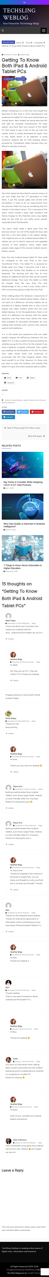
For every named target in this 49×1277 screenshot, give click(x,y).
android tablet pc (17, 400)
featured (32, 400)
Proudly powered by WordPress (21, 1269)
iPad (37, 400)
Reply (34, 623)
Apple (26, 400)
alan (7, 910)
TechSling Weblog (19, 14)
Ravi (7, 987)
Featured (21, 79)
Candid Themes (34, 1273)
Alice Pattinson (20, 1140)
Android (7, 400)
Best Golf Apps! (35, 436)
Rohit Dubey (10, 718)
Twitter (23, 412)
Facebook (9, 412)
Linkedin (9, 417)
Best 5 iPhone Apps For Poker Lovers (23, 428)
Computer (9, 79)
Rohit (15, 1058)
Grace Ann (17, 786)
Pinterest (37, 412)
